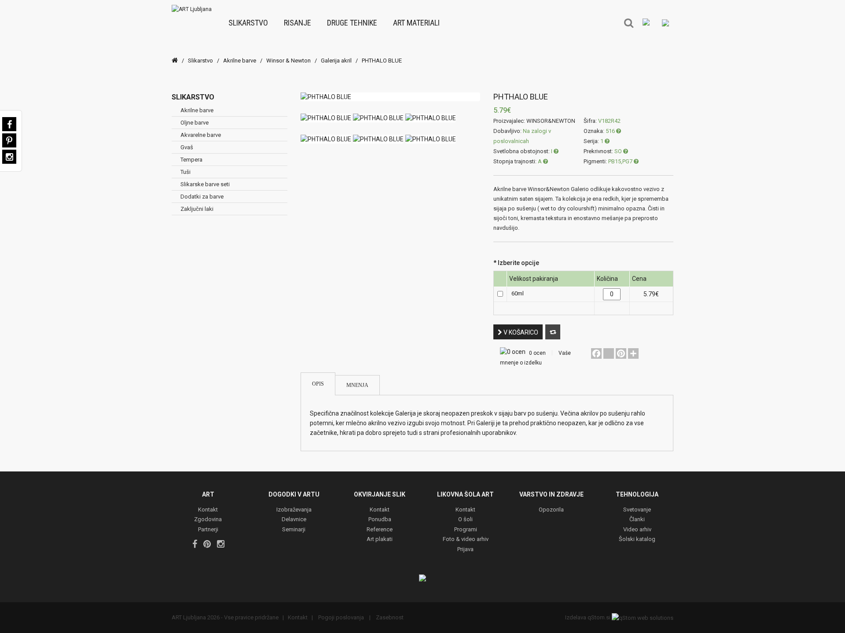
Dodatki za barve (202, 196)
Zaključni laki (196, 209)
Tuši (185, 172)
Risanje (297, 22)
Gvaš (186, 147)
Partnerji (208, 529)
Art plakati (380, 539)
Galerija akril (336, 60)
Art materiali (416, 22)
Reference (380, 529)
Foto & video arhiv (466, 539)
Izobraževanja (294, 510)
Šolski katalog (637, 539)
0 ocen (537, 353)
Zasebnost (389, 617)
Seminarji (293, 529)
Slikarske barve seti (205, 184)
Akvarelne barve (200, 135)
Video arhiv (637, 529)
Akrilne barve (239, 60)
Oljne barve (194, 122)
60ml (517, 293)
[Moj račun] (665, 22)
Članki (637, 519)
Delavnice (294, 519)
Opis (318, 384)
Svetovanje (637, 510)
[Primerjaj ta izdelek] (552, 331)
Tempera (191, 159)
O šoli (465, 519)
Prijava (465, 549)
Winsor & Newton (288, 60)
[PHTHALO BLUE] (391, 96)
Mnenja (357, 385)
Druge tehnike (352, 22)
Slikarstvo (248, 22)
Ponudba (379, 519)
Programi (465, 529)
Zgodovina (208, 519)
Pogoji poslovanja (341, 617)
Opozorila (551, 510)
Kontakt (208, 510)
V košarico (520, 332)
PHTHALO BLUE (382, 60)
